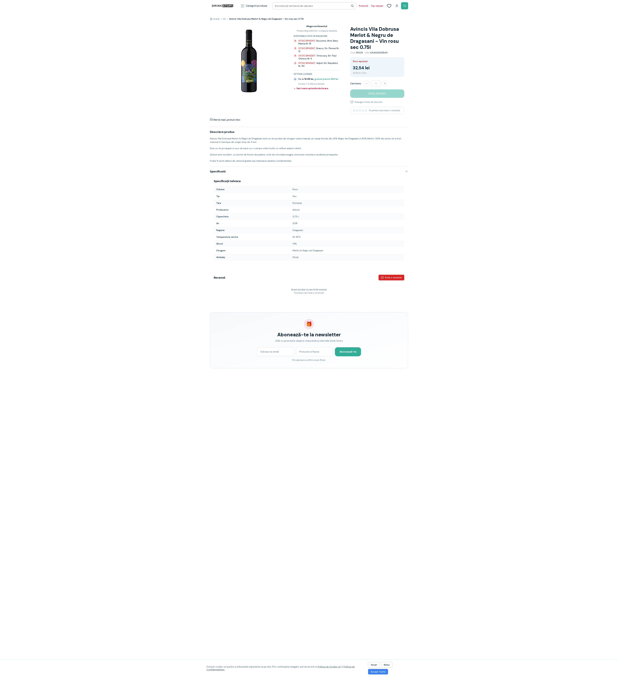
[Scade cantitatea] (366, 83)
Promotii (363, 5)
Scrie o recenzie (393, 277)
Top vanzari (377, 5)
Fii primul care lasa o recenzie (384, 110)
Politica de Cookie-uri (329, 666)
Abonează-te (347, 351)
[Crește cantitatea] (385, 83)
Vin (224, 18)
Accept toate (378, 671)
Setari (374, 664)
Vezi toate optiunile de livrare (312, 88)
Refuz (387, 664)
